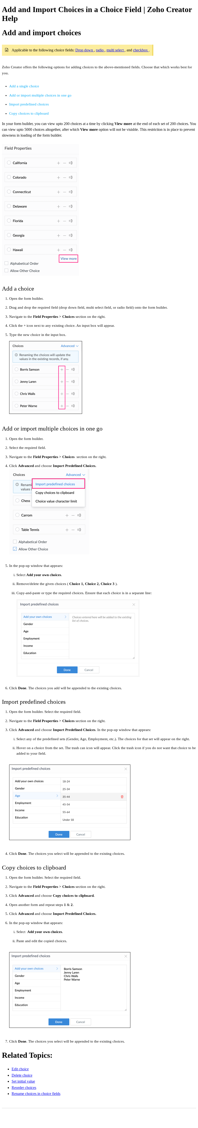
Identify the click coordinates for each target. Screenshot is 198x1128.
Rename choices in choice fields (36, 1094)
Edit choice (20, 1069)
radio (100, 50)
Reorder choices (24, 1088)
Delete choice (22, 1075)
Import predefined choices (29, 104)
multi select (115, 50)
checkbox (141, 50)
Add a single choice (24, 86)
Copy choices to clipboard (29, 113)
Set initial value (23, 1081)
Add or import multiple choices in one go (40, 95)
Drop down (84, 50)
